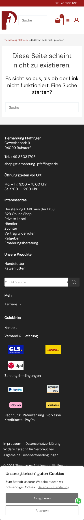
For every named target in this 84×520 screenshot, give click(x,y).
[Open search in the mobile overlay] (42, 282)
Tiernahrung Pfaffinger (16, 40)
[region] (42, 493)
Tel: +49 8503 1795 (20, 156)
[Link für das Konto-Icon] (76, 20)
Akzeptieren (42, 498)
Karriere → (13, 304)
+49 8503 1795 (68, 3)
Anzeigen (42, 510)
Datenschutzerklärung (53, 487)
